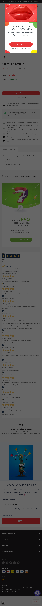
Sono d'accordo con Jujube (21, 48)
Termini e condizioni (27, 48)
